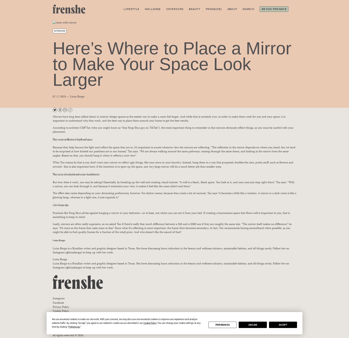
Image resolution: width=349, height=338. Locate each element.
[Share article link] (70, 110)
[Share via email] (65, 110)
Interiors (59, 31)
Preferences (222, 325)
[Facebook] (60, 110)
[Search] (294, 9)
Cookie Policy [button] (149, 323)
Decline (252, 325)
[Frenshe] (69, 9)
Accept (283, 325)
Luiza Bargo (59, 241)
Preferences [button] (74, 327)
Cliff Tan (85, 128)
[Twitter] (55, 110)
